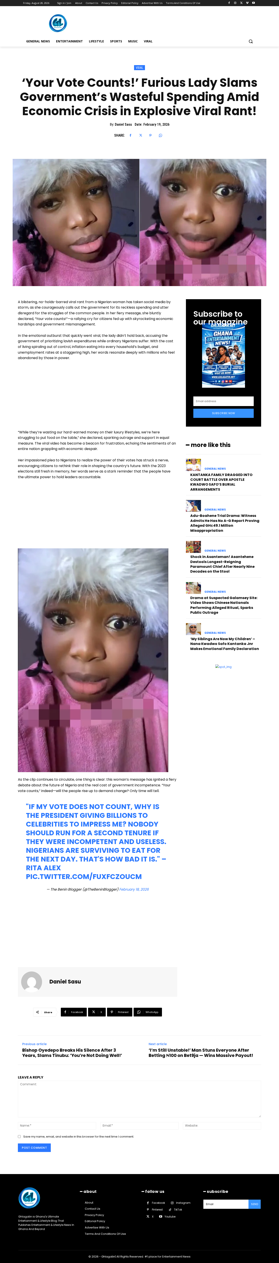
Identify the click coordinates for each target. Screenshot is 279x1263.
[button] (250, 41)
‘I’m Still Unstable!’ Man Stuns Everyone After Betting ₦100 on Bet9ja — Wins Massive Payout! (201, 1053)
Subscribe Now (223, 413)
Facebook (158, 1203)
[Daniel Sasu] (34, 981)
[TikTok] (170, 1210)
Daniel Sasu (123, 124)
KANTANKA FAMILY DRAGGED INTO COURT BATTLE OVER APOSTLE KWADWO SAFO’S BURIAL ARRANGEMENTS (221, 482)
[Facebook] (229, 3)
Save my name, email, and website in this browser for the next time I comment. (78, 1136)
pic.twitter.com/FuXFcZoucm (84, 876)
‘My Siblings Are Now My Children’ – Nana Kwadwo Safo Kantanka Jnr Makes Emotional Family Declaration (224, 643)
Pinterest (157, 1209)
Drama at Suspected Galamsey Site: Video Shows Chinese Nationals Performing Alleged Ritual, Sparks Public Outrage (223, 605)
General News (215, 468)
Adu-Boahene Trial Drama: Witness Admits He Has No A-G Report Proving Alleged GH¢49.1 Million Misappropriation (224, 523)
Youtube (170, 1216)
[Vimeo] (247, 3)
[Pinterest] (150, 135)
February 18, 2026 (134, 889)
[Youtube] (253, 3)
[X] (241, 3)
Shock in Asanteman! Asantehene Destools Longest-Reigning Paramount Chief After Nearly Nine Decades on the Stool (222, 564)
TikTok (178, 1209)
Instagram (183, 1203)
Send (254, 1204)
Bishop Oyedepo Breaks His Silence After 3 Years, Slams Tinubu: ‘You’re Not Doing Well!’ (72, 1053)
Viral (139, 67)
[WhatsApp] (160, 135)
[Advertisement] (97, 397)
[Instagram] (235, 3)
